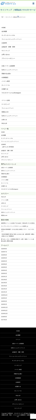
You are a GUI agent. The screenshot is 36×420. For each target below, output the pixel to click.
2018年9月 (4, 316)
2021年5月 (4, 282)
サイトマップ (6, 50)
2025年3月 (4, 273)
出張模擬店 (5, 77)
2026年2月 (4, 261)
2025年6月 (4, 264)
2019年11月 (4, 310)
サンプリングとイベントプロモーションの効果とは (14, 226)
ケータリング (6, 104)
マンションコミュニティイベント (12, 39)
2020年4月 (4, 298)
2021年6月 (4, 279)
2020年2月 (4, 304)
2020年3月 (4, 301)
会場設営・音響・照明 (8, 47)
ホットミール (6, 85)
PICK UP (4, 123)
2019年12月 (4, 307)
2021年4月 (4, 285)
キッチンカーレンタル (8, 35)
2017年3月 (4, 319)
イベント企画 (6, 100)
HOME (4, 27)
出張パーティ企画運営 (8, 66)
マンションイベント (8, 108)
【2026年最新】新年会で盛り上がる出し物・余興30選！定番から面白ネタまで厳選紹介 (17, 235)
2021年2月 (4, 288)
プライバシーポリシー (8, 58)
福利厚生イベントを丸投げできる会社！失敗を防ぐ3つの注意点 (18, 223)
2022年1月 (4, 276)
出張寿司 (4, 43)
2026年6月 (4, 255)
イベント (18, 339)
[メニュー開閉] (33, 3)
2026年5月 (4, 258)
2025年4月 (4, 270)
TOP (2, 17)
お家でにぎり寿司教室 (8, 147)
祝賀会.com (5, 112)
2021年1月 (4, 292)
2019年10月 (4, 313)
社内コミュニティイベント (10, 69)
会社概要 (4, 31)
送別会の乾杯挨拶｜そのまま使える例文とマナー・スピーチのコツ (17, 230)
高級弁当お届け (6, 73)
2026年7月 (4, 251)
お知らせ (4, 119)
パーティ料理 (6, 81)
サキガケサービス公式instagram (11, 93)
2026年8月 (4, 248)
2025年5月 (4, 267)
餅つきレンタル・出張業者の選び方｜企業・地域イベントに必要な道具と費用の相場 (17, 240)
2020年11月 (4, 295)
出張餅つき (5, 89)
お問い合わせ (6, 54)
